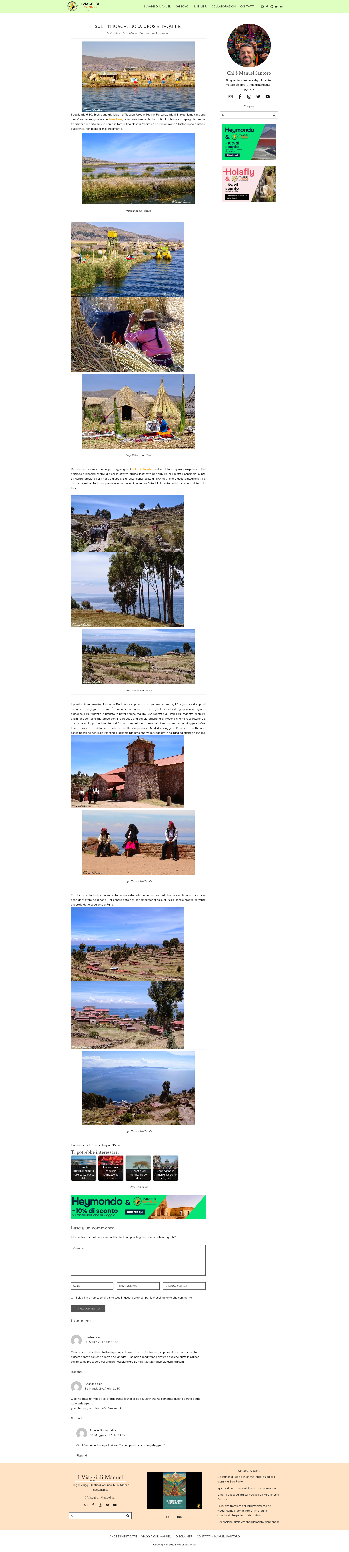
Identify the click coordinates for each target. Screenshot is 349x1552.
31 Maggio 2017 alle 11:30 (102, 1388)
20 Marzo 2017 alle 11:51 (102, 1342)
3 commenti (162, 33)
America (142, 1187)
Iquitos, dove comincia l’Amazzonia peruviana (246, 1488)
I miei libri (174, 1517)
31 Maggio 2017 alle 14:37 (108, 1435)
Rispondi (76, 1372)
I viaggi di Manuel (185, 1544)
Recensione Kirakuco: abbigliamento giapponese (248, 1522)
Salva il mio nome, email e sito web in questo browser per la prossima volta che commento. (134, 1297)
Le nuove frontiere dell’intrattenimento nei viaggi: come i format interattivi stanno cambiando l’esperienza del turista (244, 1510)
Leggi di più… (249, 89)
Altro (132, 1187)
